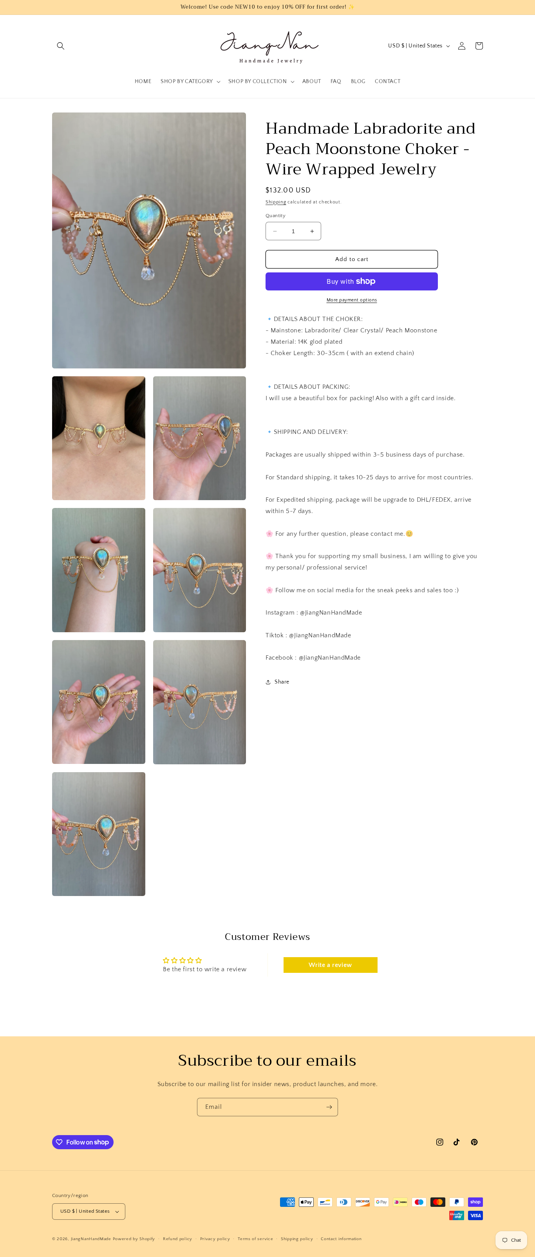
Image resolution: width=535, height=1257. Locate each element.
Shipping (276, 202)
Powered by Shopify (134, 1239)
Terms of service (255, 1239)
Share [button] (282, 682)
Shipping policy (297, 1239)
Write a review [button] (330, 965)
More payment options (352, 300)
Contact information (341, 1239)
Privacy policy (215, 1239)
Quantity (276, 215)
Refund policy (177, 1239)
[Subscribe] (329, 1107)
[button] (60, 45)
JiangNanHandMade (91, 1239)
